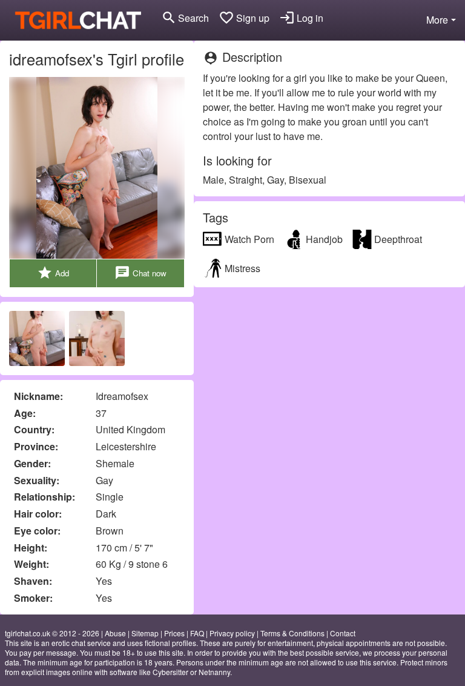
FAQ (197, 633)
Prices (174, 633)
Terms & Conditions (292, 633)
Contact (342, 633)
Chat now (140, 273)
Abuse (115, 633)
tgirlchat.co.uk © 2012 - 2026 (52, 633)
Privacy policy (232, 633)
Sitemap (145, 633)
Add (53, 273)
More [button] (437, 20)
